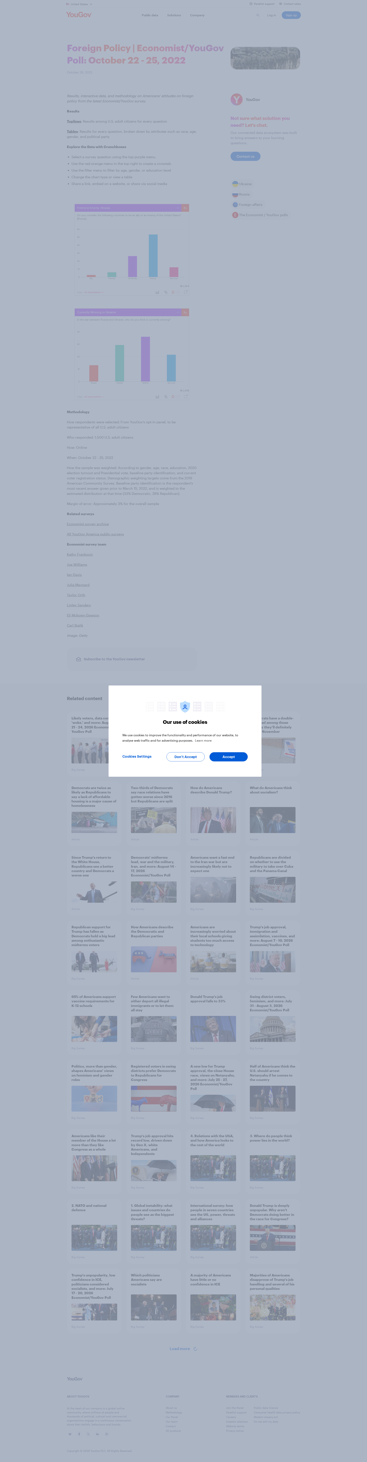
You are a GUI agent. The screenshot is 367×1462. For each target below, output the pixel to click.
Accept (228, 756)
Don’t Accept (186, 756)
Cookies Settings (137, 756)
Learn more (203, 740)
